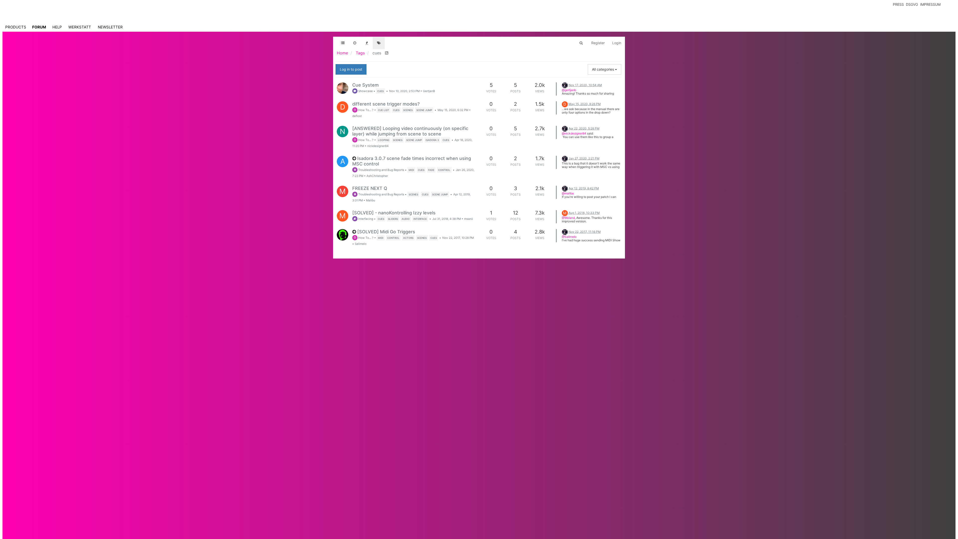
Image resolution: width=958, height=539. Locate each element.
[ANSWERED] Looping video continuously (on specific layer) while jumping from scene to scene (410, 131)
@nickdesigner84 (574, 133)
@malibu (568, 193)
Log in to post (351, 69)
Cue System (365, 85)
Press (898, 4)
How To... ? (365, 110)
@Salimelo (569, 237)
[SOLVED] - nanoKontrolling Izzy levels (394, 212)
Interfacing (365, 219)
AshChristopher (377, 176)
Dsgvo (912, 4)
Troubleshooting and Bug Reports (381, 170)
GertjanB (429, 91)
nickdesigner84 (378, 146)
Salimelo (360, 244)
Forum (39, 27)
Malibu (370, 200)
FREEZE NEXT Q (369, 188)
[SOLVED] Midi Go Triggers (386, 231)
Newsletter (110, 27)
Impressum (930, 4)
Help (57, 27)
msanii (468, 219)
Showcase (365, 91)
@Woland (568, 218)
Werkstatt (79, 27)
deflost (357, 116)
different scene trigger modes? (386, 104)
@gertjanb (569, 90)
